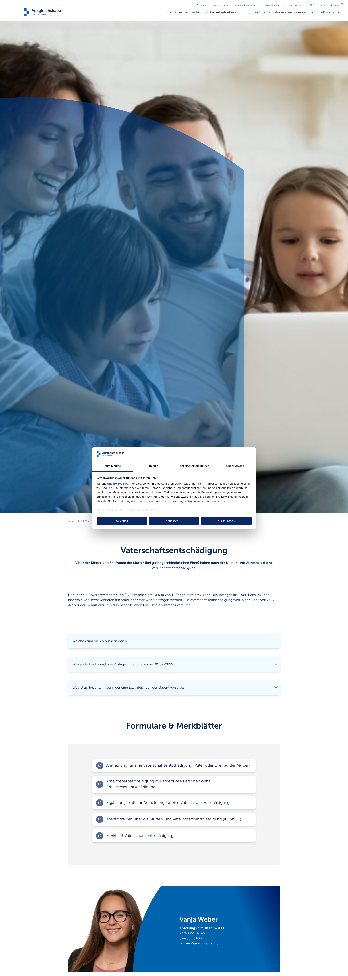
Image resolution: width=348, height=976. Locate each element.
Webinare (201, 5)
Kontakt (324, 5)
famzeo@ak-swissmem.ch (199, 943)
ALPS (312, 5)
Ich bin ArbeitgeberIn (220, 12)
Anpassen (172, 520)
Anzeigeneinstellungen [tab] (194, 466)
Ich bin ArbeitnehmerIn (181, 12)
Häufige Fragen (271, 5)
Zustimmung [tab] (113, 466)
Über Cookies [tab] (235, 466)
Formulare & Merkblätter (246, 5)
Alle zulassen (226, 520)
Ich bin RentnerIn (256, 12)
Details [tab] (153, 466)
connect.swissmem (294, 5)
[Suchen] (342, 5)
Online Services (219, 5)
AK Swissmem (332, 12)
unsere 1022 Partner (121, 483)
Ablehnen (122, 520)
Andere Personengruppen (295, 12)
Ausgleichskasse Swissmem (86, 521)
